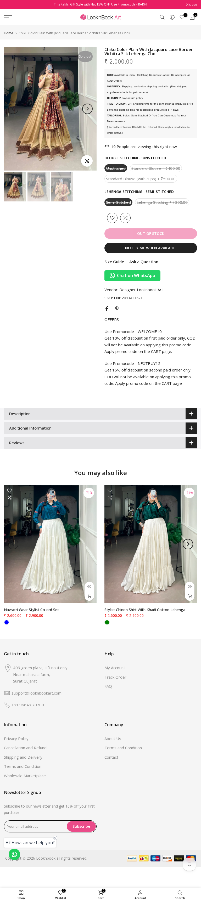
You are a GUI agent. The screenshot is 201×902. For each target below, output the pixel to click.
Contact (111, 757)
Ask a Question (143, 261)
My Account (114, 667)
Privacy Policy (16, 738)
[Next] (87, 109)
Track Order (115, 677)
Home (8, 33)
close (10, 4)
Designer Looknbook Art (141, 289)
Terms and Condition (22, 766)
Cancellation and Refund (25, 747)
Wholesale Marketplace (25, 775)
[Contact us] (14, 854)
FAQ (108, 686)
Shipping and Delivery (23, 757)
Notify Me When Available (151, 247)
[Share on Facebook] (106, 308)
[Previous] (13, 109)
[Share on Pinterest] (116, 308)
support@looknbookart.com (37, 693)
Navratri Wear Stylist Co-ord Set (31, 609)
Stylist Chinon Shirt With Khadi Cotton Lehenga (144, 609)
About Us (112, 738)
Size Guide (114, 261)
